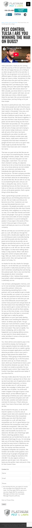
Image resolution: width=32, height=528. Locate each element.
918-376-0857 (9, 10)
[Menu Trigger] (28, 4)
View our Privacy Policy (8, 500)
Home (3, 22)
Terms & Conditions (13, 526)
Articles (6, 22)
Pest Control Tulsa (13, 22)
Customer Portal (21, 10)
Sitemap (24, 524)
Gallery (26, 526)
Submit (4, 504)
